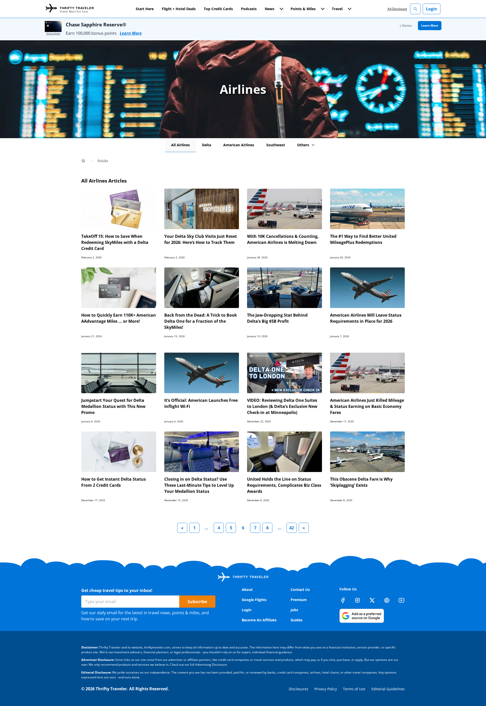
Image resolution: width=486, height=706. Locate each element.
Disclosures (298, 688)
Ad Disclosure (397, 9)
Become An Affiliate (259, 620)
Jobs (294, 609)
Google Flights (254, 599)
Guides (296, 620)
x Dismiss (406, 25)
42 (291, 528)
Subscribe (197, 601)
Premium (299, 599)
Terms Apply (53, 33)
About (247, 589)
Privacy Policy (325, 688)
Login (431, 9)
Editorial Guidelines (388, 688)
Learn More (131, 33)
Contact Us (300, 589)
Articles (102, 160)
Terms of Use (354, 688)
